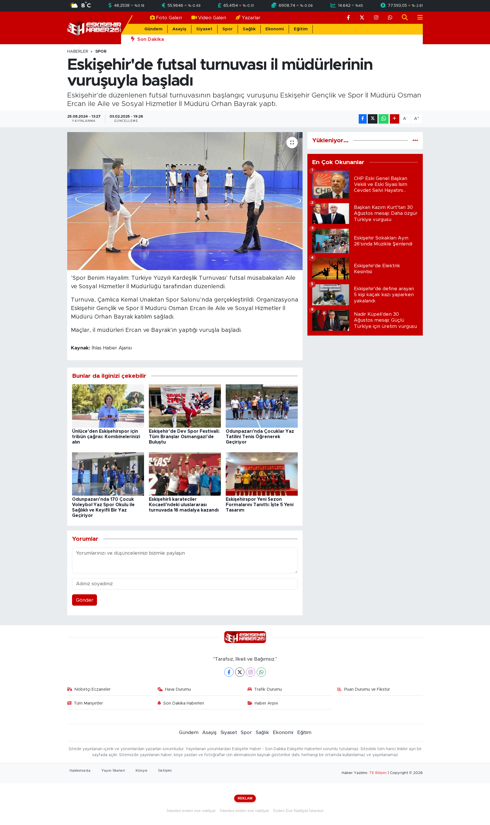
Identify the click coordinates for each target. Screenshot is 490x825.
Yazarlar (251, 17)
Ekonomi (274, 29)
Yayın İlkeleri (113, 771)
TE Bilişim (377, 773)
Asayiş (179, 29)
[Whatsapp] (261, 672)
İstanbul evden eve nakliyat (191, 810)
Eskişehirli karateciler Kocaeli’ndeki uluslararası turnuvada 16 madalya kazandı (184, 504)
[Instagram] (250, 672)
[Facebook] (229, 672)
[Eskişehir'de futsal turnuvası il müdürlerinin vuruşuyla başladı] (185, 201)
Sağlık (249, 29)
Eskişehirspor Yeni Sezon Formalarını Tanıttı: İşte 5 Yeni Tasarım (259, 504)
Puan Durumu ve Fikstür (367, 689)
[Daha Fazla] (394, 119)
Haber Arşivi (266, 703)
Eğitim (301, 29)
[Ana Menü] (418, 18)
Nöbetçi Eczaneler (92, 689)
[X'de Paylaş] (372, 119)
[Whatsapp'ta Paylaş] (383, 119)
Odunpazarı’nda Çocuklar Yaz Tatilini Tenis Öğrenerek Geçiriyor (260, 436)
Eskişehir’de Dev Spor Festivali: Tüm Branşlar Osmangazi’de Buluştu (184, 436)
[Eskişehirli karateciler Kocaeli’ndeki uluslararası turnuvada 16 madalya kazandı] (185, 473)
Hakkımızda (79, 771)
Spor (227, 29)
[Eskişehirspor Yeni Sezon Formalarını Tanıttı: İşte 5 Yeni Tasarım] (262, 473)
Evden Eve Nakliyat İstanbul (298, 810)
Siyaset (204, 29)
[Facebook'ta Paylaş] (363, 119)
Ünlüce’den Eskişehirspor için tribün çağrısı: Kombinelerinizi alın (106, 436)
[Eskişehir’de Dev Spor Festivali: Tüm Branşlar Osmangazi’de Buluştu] (185, 405)
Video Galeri (212, 17)
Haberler (77, 52)
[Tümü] (415, 140)
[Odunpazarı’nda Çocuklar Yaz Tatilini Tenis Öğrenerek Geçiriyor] (262, 405)
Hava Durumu (178, 689)
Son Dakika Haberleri (183, 703)
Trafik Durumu (268, 689)
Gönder (84, 600)
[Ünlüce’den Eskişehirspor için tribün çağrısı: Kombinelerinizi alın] (108, 405)
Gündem (153, 29)
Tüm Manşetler (88, 703)
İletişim (165, 771)
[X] (239, 672)
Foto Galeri (169, 17)
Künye (141, 771)
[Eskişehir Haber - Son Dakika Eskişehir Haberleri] (94, 27)
